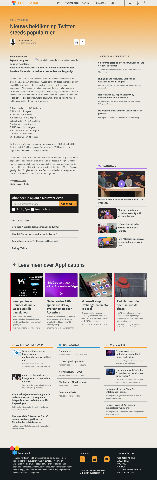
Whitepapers (117, 344)
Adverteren (123, 461)
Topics (85, 3)
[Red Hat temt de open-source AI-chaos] (131, 285)
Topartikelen (71, 3)
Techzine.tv (109, 165)
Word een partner (126, 458)
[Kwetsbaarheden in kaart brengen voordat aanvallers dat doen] (16, 381)
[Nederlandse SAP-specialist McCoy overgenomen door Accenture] (61, 285)
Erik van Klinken (20, 328)
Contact (121, 466)
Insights (100, 3)
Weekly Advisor (43, 209)
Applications (22, 20)
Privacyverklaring (126, 472)
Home (59, 3)
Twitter (26, 184)
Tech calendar (71, 344)
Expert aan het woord (29, 344)
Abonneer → (68, 203)
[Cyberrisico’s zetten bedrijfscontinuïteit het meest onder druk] (110, 357)
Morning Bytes (23, 209)
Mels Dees (85, 324)
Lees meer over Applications (51, 265)
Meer (113, 3)
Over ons (121, 464)
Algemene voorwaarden (129, 469)
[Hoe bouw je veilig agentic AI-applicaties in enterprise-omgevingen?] (110, 376)
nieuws (19, 184)
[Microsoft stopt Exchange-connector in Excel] (95, 285)
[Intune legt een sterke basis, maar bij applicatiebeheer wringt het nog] (16, 360)
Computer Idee (20, 180)
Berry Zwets (52, 328)
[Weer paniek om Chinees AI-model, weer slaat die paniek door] (27, 285)
